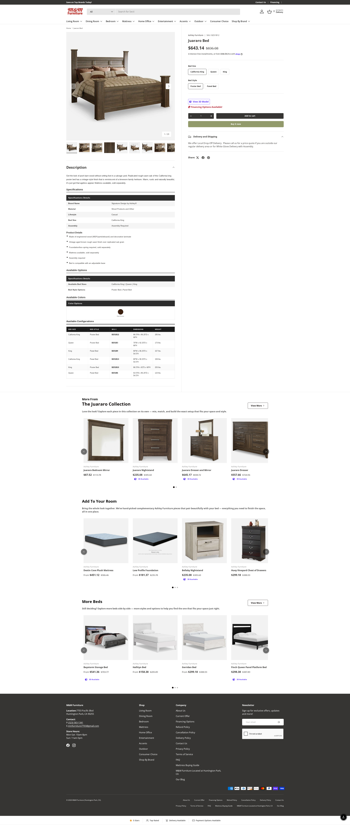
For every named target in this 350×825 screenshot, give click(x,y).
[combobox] (163, 11)
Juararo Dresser (239, 470)
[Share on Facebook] (203, 157)
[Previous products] (84, 452)
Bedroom (111, 21)
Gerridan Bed (189, 667)
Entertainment (165, 21)
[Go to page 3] (177, 587)
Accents (184, 21)
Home (68, 28)
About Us (180, 710)
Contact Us (261, 2)
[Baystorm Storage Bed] (106, 637)
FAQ (178, 759)
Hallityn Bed (139, 667)
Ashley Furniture (195, 35)
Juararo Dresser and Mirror (196, 470)
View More (256, 405)
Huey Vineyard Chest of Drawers (248, 570)
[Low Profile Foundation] (155, 540)
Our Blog (180, 779)
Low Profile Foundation (145, 570)
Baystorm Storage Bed (96, 667)
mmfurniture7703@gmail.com (83, 725)
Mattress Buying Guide (187, 765)
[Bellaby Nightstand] (204, 540)
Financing (274, 2)
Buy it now (236, 124)
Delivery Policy (183, 737)
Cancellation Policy (185, 732)
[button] (269, 12)
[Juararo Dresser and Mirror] (204, 440)
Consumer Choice (219, 21)
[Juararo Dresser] (253, 440)
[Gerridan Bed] (204, 637)
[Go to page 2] (176, 487)
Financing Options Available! (206, 107)
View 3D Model (200, 101)
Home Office (144, 21)
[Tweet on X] (197, 157)
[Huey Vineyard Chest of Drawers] (253, 540)
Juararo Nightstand (143, 470)
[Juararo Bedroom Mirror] (106, 440)
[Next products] (266, 452)
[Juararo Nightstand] (155, 440)
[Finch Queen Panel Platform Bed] (253, 637)
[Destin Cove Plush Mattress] (106, 540)
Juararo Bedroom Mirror (97, 470)
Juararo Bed (78, 28)
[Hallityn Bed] (155, 637)
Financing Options (185, 721)
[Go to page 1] (174, 487)
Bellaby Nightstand (192, 570)
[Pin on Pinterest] (208, 157)
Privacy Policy (183, 748)
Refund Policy (183, 727)
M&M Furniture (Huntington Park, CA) (86, 800)
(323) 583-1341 (75, 722)
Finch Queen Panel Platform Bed (249, 667)
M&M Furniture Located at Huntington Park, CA (255, 806)
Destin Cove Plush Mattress (98, 570)
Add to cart (250, 116)
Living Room (72, 21)
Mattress (127, 21)
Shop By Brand (239, 21)
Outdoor (198, 21)
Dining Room (92, 21)
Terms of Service (184, 754)
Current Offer (183, 716)
